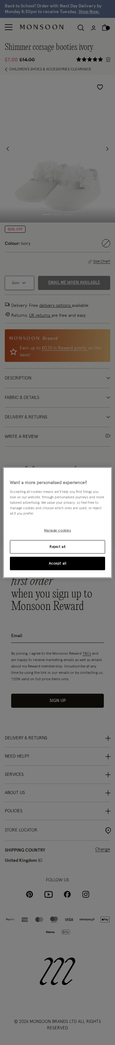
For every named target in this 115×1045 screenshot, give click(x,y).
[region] (57, 522)
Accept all (57, 563)
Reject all (57, 547)
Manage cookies (57, 530)
